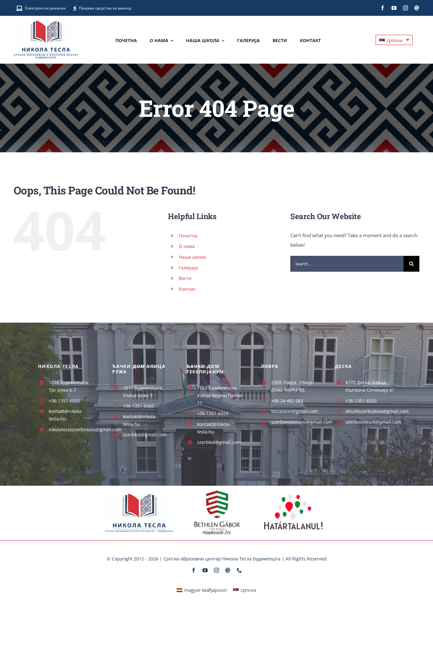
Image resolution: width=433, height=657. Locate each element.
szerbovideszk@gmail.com (373, 422)
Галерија (188, 268)
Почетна (188, 236)
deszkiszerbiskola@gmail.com (377, 411)
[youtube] (394, 7)
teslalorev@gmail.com (294, 411)
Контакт (187, 289)
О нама (187, 246)
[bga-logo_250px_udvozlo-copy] (217, 491)
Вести (185, 278)
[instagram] (405, 7)
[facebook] (382, 7)
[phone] (239, 570)
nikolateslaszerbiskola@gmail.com (85, 429)
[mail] (416, 7)
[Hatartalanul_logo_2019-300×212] (294, 491)
